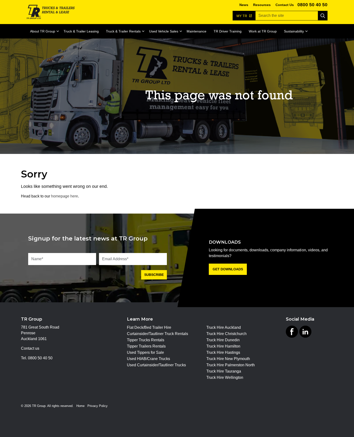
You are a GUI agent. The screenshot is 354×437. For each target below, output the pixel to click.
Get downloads (228, 269)
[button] (323, 15)
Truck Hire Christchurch (226, 334)
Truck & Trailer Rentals (123, 31)
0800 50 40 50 (312, 4)
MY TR (242, 16)
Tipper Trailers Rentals (146, 346)
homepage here (64, 196)
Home (80, 406)
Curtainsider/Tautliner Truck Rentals (157, 334)
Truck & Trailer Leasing (81, 31)
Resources (262, 5)
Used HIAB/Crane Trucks (148, 359)
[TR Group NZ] (50, 12)
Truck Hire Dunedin (223, 340)
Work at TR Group (263, 31)
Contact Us (284, 5)
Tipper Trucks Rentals (145, 340)
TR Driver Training (228, 31)
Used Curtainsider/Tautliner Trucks (156, 365)
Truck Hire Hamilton (223, 346)
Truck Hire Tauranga (223, 371)
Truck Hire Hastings (223, 353)
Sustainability (294, 31)
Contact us (30, 348)
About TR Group (42, 31)
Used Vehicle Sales (163, 31)
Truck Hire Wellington (224, 378)
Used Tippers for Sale (145, 353)
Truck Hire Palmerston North (230, 365)
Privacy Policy (97, 406)
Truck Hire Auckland (223, 327)
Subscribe (154, 275)
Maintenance (196, 31)
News (243, 5)
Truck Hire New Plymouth (228, 359)
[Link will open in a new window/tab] (292, 332)
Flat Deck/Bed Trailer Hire (149, 327)
